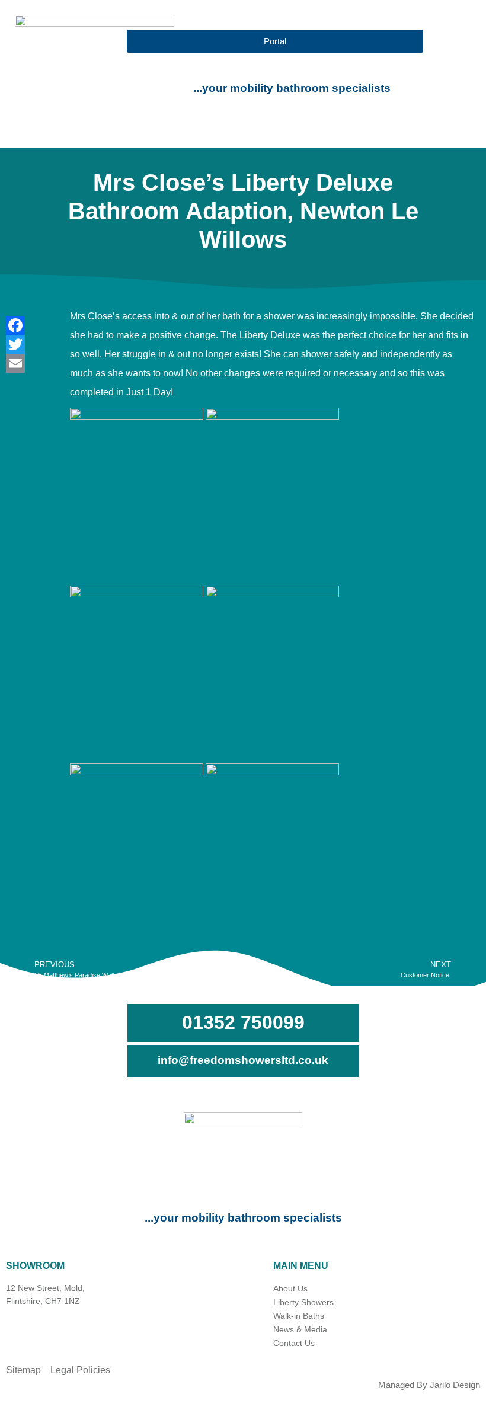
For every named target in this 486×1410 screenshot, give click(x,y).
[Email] (26, 363)
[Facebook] (26, 325)
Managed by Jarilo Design (429, 1385)
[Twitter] (26, 344)
